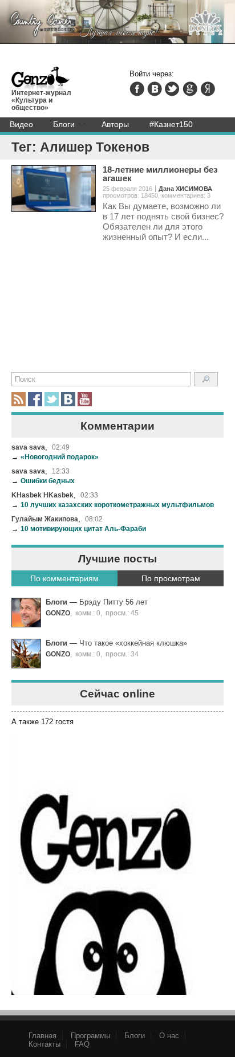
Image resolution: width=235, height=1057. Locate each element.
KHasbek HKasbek (42, 495)
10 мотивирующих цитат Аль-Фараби (78, 528)
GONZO (58, 613)
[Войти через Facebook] (136, 88)
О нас (169, 1035)
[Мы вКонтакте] (68, 399)
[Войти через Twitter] (172, 88)
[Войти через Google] (190, 88)
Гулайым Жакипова (44, 519)
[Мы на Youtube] (85, 399)
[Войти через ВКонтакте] (154, 88)
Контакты (44, 1044)
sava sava (28, 447)
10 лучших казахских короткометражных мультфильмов (112, 504)
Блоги (64, 124)
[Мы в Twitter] (51, 399)
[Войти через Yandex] (207, 88)
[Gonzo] (40, 80)
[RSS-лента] (18, 399)
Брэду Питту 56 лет (113, 602)
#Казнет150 (171, 124)
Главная (42, 1035)
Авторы (115, 124)
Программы (90, 1035)
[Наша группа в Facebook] (35, 399)
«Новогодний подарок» (55, 456)
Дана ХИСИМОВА (185, 188)
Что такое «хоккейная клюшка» (133, 643)
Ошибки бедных (43, 480)
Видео (21, 124)
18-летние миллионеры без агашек (160, 173)
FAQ (82, 1044)
